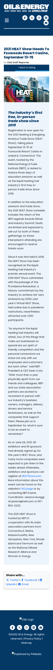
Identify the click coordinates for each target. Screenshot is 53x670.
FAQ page (27, 488)
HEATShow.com (31, 476)
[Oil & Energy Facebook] (25, 17)
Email (25, 584)
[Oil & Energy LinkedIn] (46, 17)
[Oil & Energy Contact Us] (46, 22)
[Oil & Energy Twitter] (32, 17)
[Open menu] (7, 20)
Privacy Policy (32, 638)
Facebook (30, 580)
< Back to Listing (26, 67)
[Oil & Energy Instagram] (39, 17)
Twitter (14, 580)
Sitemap (26, 643)
